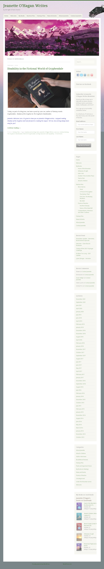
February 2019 (80, 324)
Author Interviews (81, 456)
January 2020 (80, 311)
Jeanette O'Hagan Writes (25, 6)
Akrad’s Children (82, 181)
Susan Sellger (80, 278)
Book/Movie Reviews (82, 460)
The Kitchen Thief (85, 194)
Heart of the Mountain (84, 168)
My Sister (82, 201)
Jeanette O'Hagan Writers (47, 132)
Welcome (13, 16)
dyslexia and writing (30, 132)
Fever (81, 189)
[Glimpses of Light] (80, 537)
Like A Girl (81, 173)
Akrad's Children (81, 453)
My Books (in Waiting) (82, 469)
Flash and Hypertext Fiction (84, 466)
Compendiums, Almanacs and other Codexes (85, 211)
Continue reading (13, 128)
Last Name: (80, 137)
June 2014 (79, 421)
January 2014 (80, 431)
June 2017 (79, 365)
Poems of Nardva (83, 203)
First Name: (80, 129)
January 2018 (80, 346)
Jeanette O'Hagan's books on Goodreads (84, 499)
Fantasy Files (41, 16)
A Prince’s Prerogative (86, 192)
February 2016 (80, 393)
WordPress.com (67, 564)
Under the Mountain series (83, 482)
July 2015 (78, 406)
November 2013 (81, 434)
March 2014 (79, 428)
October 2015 (80, 403)
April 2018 (79, 340)
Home (6, 16)
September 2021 (81, 302)
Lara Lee (56, 132)
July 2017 (78, 362)
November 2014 (81, 415)
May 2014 (79, 425)
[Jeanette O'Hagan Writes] (52, 38)
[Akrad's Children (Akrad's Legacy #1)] (80, 516)
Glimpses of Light (83, 171)
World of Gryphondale (29, 133)
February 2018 (80, 343)
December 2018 (80, 330)
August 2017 (79, 359)
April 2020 (79, 308)
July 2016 (78, 390)
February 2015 (80, 409)
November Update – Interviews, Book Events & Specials (85, 239)
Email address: (81, 121)
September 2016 (81, 384)
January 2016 (80, 396)
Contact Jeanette (76, 16)
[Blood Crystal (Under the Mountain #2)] (80, 527)
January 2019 (80, 327)
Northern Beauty (84, 206)
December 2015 (80, 399)
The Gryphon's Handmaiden (15, 133)
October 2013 (80, 437)
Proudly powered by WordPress (40, 564)
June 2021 (79, 305)
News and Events (81, 472)
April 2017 (79, 371)
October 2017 (80, 352)
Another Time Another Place (86, 176)
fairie (38, 132)
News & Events (52, 16)
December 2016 (80, 381)
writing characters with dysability (45, 133)
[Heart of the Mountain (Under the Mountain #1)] (80, 506)
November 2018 (81, 333)
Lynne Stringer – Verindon (83, 258)
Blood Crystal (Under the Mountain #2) (91, 524)
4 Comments (58, 133)
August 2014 (79, 418)
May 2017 (79, 368)
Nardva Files (31, 16)
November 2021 (81, 299)
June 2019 (79, 318)
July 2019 (78, 315)
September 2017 (81, 355)
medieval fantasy (64, 132)
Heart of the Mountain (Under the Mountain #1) (92, 504)
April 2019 (79, 321)
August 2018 (79, 337)
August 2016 (79, 387)
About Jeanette (64, 16)
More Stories (81, 187)
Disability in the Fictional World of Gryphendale (35, 68)
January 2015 (80, 412)
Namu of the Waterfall (86, 208)
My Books (22, 16)
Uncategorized (80, 478)
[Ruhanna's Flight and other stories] (80, 547)
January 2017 (80, 377)
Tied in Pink (81, 178)
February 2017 (80, 374)
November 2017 (81, 349)
